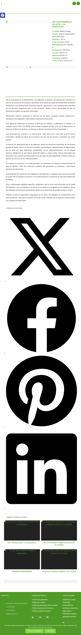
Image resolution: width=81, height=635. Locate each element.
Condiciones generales (40, 600)
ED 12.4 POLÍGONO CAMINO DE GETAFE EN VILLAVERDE (59, 544)
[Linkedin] (74, 3)
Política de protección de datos (42, 608)
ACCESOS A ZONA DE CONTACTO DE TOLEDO (59, 571)
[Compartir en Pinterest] (41, 427)
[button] (35, 10)
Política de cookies (38, 602)
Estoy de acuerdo (34, 631)
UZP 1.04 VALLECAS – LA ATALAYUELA (22, 543)
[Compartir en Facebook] (41, 353)
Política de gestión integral (41, 611)
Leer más (50, 631)
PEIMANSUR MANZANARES (22, 571)
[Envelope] (78, 3)
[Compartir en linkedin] (41, 508)
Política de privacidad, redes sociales (45, 605)
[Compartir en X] (41, 281)
